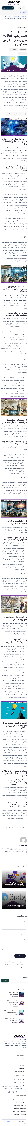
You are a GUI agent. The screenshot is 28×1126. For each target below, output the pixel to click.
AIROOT (9, 1121)
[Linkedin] (16, 1092)
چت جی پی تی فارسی (21, 1102)
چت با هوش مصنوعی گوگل (20, 1105)
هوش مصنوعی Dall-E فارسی (19, 1114)
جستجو (25, 977)
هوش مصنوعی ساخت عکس (19, 1108)
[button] (23, 7)
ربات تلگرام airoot (19, 1071)
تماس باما (21, 1068)
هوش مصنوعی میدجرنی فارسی (19, 1111)
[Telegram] (9, 1092)
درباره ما (22, 1065)
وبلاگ (22, 1059)
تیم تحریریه (23, 49)
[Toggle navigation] (6, 12)
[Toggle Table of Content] (23, 114)
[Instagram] (13, 1092)
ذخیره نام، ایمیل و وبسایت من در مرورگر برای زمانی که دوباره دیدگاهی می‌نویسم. (13, 964)
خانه (25, 16)
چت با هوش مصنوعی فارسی (19, 1099)
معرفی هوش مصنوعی (18, 16)
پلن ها (22, 1062)
